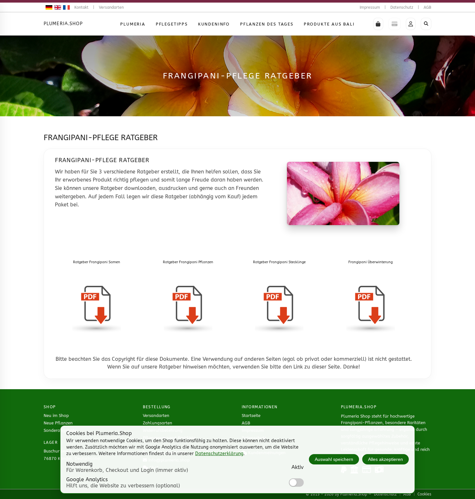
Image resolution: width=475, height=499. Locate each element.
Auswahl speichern (334, 459)
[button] (378, 24)
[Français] (65, 7)
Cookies (424, 494)
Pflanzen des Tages (266, 24)
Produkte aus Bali (329, 24)
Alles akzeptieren (385, 459)
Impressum (370, 7)
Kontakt (81, 7)
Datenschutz (401, 7)
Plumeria (132, 24)
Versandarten (111, 7)
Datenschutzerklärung (219, 453)
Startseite (251, 415)
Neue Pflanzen (58, 423)
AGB (427, 7)
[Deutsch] (48, 7)
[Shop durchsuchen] (426, 24)
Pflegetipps (172, 24)
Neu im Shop (56, 415)
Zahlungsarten (157, 423)
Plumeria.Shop (63, 23)
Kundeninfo (214, 24)
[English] (56, 7)
